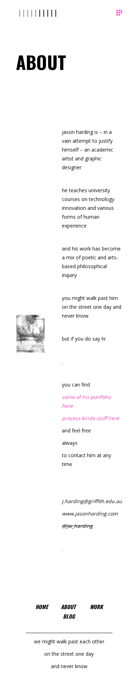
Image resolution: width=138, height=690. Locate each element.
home (41, 607)
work (96, 607)
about (68, 607)
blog (69, 616)
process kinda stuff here (90, 418)
